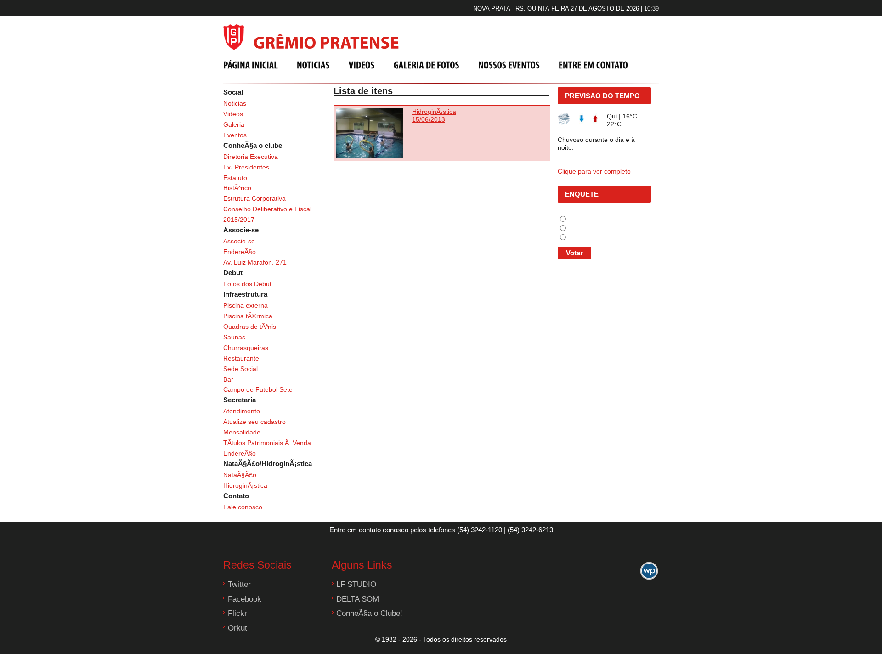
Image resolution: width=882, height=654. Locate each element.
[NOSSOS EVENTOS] (509, 65)
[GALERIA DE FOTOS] (426, 65)
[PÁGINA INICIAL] (250, 65)
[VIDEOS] (362, 65)
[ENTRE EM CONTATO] (593, 65)
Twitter (239, 584)
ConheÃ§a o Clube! (369, 613)
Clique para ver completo (594, 171)
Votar (574, 253)
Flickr (237, 613)
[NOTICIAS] (313, 65)
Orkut (237, 628)
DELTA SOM (357, 599)
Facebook (244, 599)
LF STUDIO (356, 584)
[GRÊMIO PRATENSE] (315, 35)
